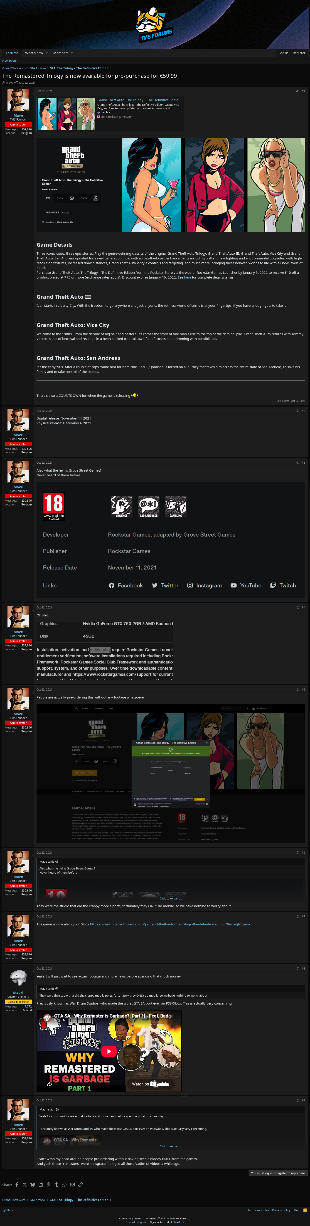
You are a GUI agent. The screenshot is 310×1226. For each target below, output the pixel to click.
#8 (303, 968)
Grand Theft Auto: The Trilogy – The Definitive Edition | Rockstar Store (152, 100)
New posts (9, 60)
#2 (303, 411)
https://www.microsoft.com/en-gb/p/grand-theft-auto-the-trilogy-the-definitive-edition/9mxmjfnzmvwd (171, 924)
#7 (303, 916)
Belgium (26, 133)
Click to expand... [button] (171, 898)
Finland (27, 1010)
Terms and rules (258, 1210)
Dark (9, 1210)
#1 (303, 91)
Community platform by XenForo (155, 1218)
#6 (303, 852)
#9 (303, 1100)
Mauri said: (46, 1109)
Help (297, 1210)
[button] (47, 53)
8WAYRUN (178, 1222)
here (187, 277)
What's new (34, 52)
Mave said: (46, 861)
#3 (303, 463)
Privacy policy (281, 1210)
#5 (303, 689)
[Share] (297, 91)
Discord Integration (137, 1222)
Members (60, 52)
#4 (303, 607)
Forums (12, 52)
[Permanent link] (75, 245)
